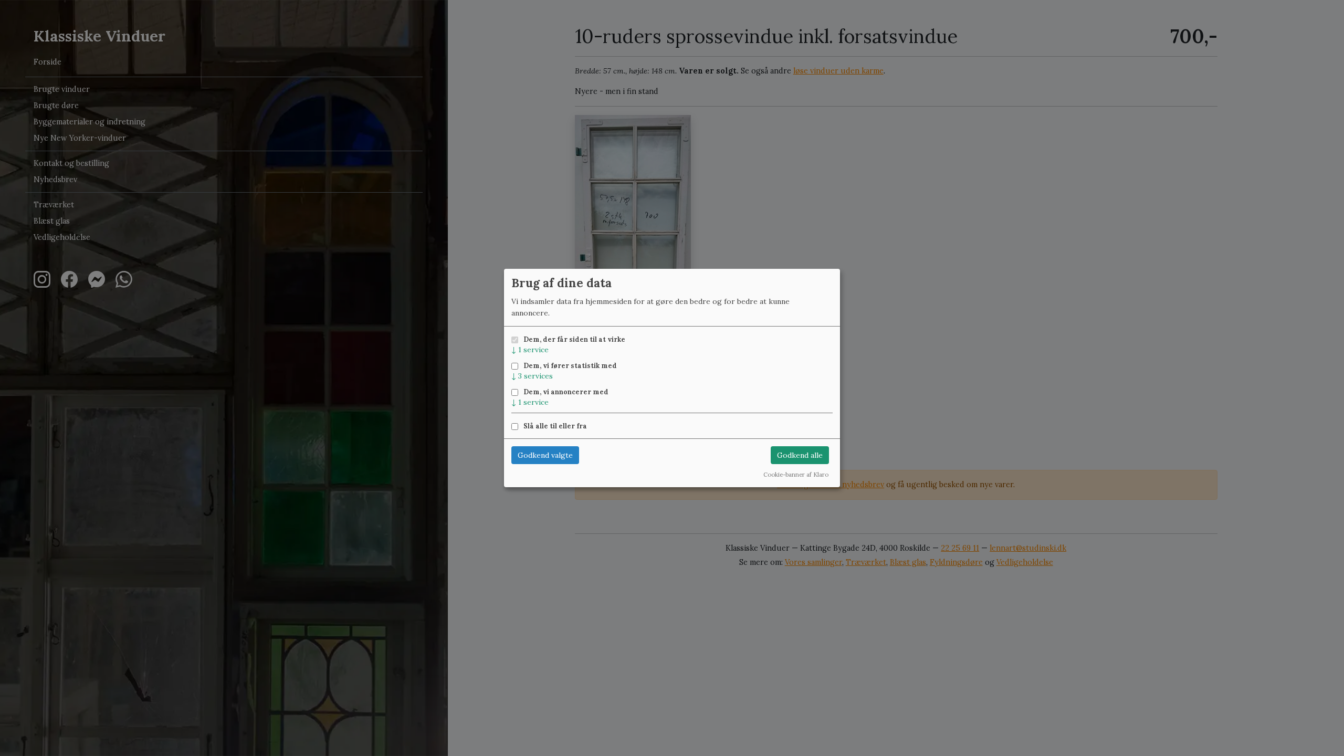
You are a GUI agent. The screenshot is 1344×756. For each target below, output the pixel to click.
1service (530, 349)
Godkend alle (800, 455)
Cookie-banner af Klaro (795, 474)
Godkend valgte (545, 455)
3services (532, 376)
